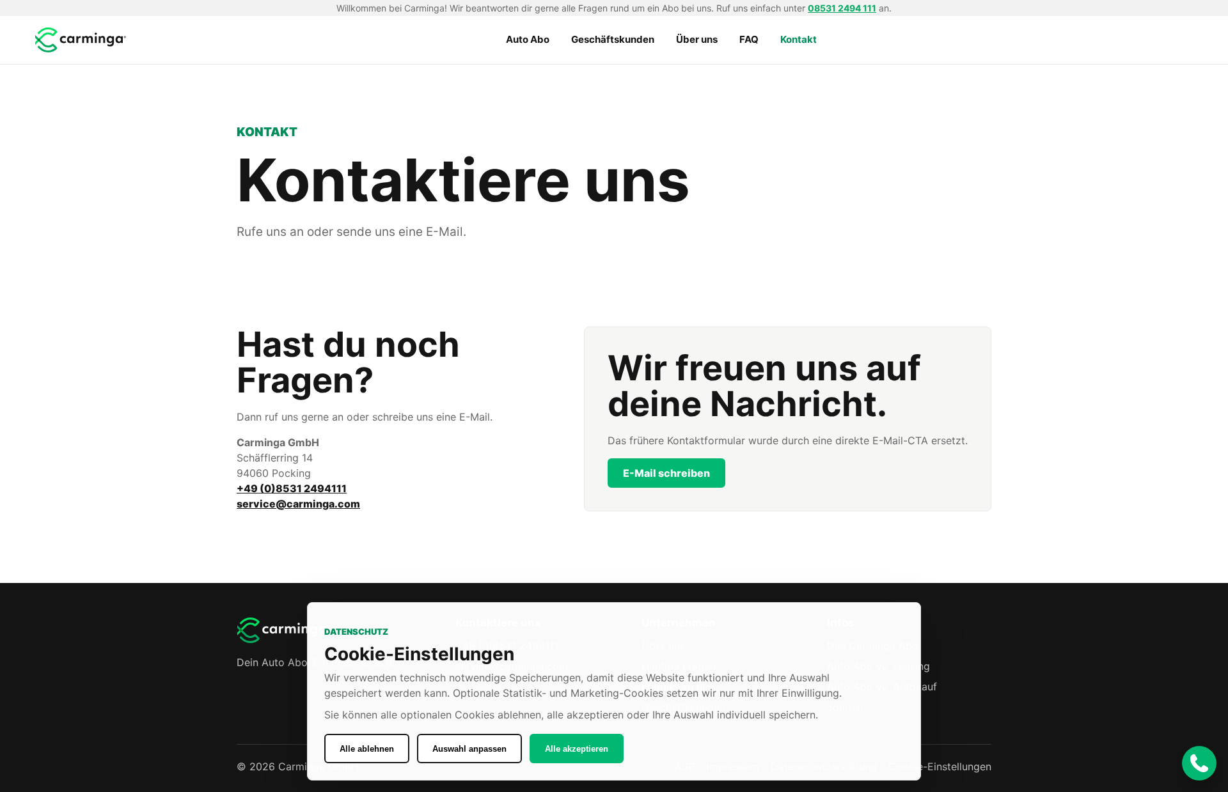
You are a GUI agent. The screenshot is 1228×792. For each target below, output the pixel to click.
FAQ (749, 39)
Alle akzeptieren (576, 749)
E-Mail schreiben (666, 473)
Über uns (697, 39)
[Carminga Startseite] (82, 39)
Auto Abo (527, 39)
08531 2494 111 (842, 8)
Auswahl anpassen (469, 749)
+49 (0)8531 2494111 (292, 488)
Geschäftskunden (612, 39)
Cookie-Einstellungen (939, 766)
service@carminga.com (298, 503)
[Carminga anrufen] (1199, 763)
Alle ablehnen (367, 749)
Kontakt (798, 39)
